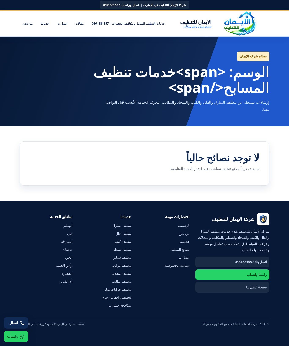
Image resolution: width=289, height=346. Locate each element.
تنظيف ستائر (122, 257)
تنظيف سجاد (122, 249)
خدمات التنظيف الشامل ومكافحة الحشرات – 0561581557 (128, 23)
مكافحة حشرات (120, 305)
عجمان (67, 249)
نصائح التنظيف (179, 249)
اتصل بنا (62, 23)
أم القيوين (65, 281)
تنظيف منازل (122, 225)
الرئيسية (184, 225)
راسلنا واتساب (257, 274)
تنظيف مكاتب (121, 281)
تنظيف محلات (121, 273)
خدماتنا (45, 23)
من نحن (28, 23)
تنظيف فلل (123, 233)
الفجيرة (67, 273)
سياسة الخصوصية (177, 265)
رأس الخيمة (64, 265)
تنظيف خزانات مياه (117, 289)
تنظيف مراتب (121, 265)
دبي (69, 233)
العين (68, 257)
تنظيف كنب (123, 241)
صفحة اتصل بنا (256, 287)
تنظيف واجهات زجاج (117, 297)
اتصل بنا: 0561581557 (251, 262)
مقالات (79, 23)
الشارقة (66, 241)
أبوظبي (67, 225)
